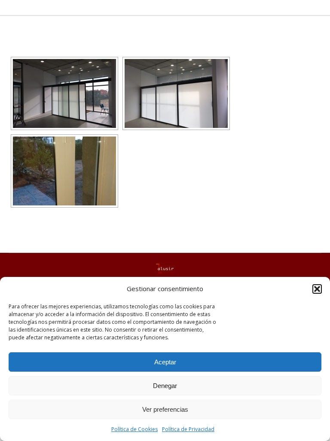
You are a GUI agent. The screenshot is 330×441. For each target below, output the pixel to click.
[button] (317, 289)
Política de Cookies (134, 429)
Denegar (165, 385)
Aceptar (165, 362)
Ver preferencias (165, 409)
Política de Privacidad (188, 429)
